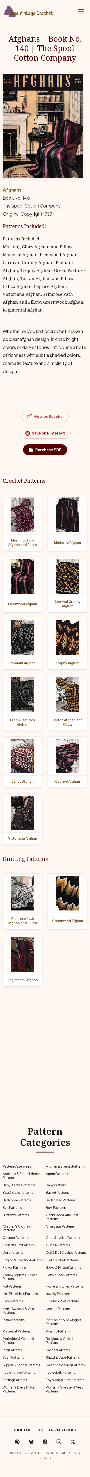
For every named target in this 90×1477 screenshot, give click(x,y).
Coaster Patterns (15, 1238)
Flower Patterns (14, 1267)
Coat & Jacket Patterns (63, 1238)
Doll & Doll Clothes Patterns (66, 1252)
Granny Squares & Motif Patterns (20, 1277)
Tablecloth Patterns (60, 1372)
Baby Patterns (56, 1185)
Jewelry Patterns (58, 1294)
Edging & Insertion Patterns (23, 1260)
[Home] (29, 10)
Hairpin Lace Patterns (61, 1275)
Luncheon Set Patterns (63, 1301)
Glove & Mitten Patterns (63, 1267)
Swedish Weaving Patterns (65, 1365)
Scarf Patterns (13, 1357)
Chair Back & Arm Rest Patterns (62, 1217)
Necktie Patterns (58, 1309)
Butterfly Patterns (16, 1215)
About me (22, 1430)
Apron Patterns (57, 1174)
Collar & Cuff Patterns (19, 1245)
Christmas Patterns (60, 1226)
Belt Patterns (12, 1207)
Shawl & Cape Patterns (63, 1357)
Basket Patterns (57, 1192)
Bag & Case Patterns (18, 1192)
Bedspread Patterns (60, 1200)
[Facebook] (45, 1441)
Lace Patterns (13, 1301)
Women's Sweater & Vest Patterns (64, 1389)
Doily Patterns (13, 1252)
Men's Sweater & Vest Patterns (18, 1310)
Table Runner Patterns (19, 1372)
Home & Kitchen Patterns (64, 1286)
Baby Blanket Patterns (19, 1185)
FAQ (40, 1430)
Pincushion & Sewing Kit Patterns (63, 1322)
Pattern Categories (17, 1166)
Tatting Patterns (15, 1380)
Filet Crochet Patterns (62, 1260)
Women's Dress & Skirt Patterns (19, 1389)
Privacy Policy (63, 1430)
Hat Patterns (12, 1286)
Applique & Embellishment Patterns (22, 1175)
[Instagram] (59, 1441)
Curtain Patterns (58, 1245)
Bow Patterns (56, 1207)
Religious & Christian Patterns (61, 1340)
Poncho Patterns (58, 1331)
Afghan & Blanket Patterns (65, 1166)
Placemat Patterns (16, 1331)
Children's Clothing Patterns (17, 1228)
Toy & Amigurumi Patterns (65, 1380)
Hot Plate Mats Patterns (20, 1294)
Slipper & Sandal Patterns (21, 1365)
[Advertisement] (45, 1045)
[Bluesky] (31, 1441)
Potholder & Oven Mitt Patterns (19, 1340)
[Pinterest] (17, 1441)
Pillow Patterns (14, 1320)
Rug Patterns (12, 1350)
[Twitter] (73, 1441)
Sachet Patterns (58, 1350)
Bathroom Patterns (17, 1200)
